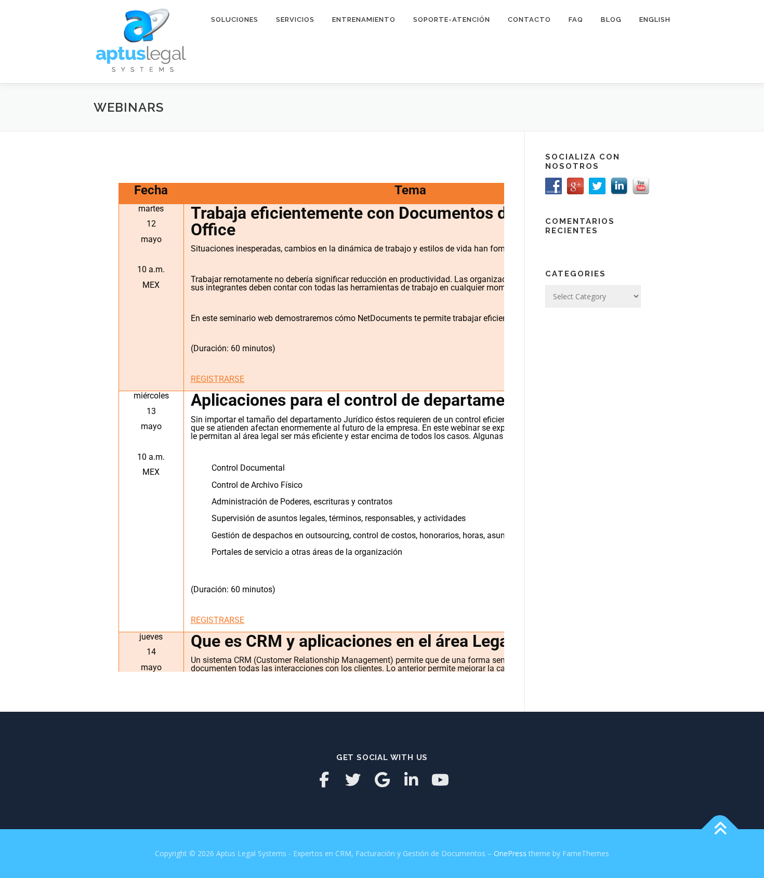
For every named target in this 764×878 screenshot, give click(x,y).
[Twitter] (353, 780)
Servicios (295, 19)
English (654, 19)
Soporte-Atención (451, 19)
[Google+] (382, 780)
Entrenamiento (364, 19)
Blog (611, 19)
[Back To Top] (720, 829)
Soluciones (234, 19)
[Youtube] (440, 780)
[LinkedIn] (411, 780)
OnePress (510, 853)
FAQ (576, 19)
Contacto (529, 19)
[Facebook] (324, 780)
